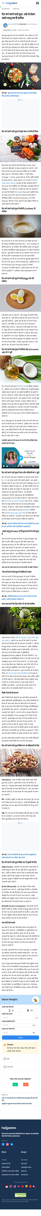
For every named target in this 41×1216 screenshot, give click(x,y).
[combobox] (34, 1025)
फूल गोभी (22, 513)
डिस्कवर (4, 1152)
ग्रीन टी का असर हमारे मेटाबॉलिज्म (16, 673)
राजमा (15, 579)
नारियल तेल (22, 386)
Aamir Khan (7, 30)
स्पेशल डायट (16, 9)
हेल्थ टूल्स (23, 1152)
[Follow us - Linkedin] (11, 1144)
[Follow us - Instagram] (7, 1144)
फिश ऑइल (18, 192)
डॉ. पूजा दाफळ (23, 24)
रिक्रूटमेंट (24, 1171)
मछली (24, 180)
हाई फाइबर (26, 510)
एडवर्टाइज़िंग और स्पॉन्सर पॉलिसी (10, 1175)
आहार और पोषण (5, 9)
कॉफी (28, 244)
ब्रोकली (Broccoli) (11, 513)
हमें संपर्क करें (24, 1175)
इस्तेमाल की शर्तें (6, 1163)
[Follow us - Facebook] (3, 1144)
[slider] (8, 466)
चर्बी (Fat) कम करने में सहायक (14, 501)
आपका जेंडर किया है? (8, 1007)
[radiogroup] (20, 1010)
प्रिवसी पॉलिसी (6, 1167)
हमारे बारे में (24, 1163)
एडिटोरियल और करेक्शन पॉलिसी (10, 1171)
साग (5, 480)
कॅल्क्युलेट (20, 1037)
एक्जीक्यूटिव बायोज (26, 1167)
